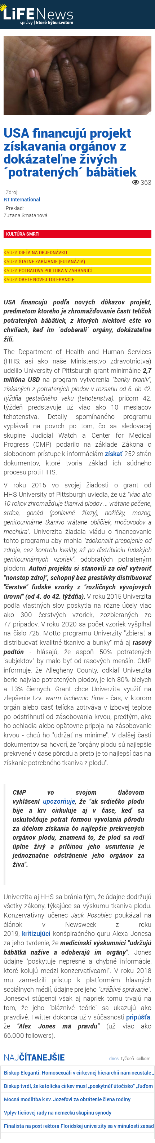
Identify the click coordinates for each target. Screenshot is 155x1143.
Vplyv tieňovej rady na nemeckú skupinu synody (57, 1112)
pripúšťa (138, 1017)
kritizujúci (36, 933)
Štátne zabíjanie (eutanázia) (52, 261)
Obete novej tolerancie (46, 279)
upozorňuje (59, 801)
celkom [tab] (144, 1058)
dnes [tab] (114, 1058)
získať (114, 453)
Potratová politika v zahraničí (55, 270)
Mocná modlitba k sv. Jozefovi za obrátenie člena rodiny (67, 1099)
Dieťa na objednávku (43, 252)
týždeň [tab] (127, 1058)
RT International (22, 199)
